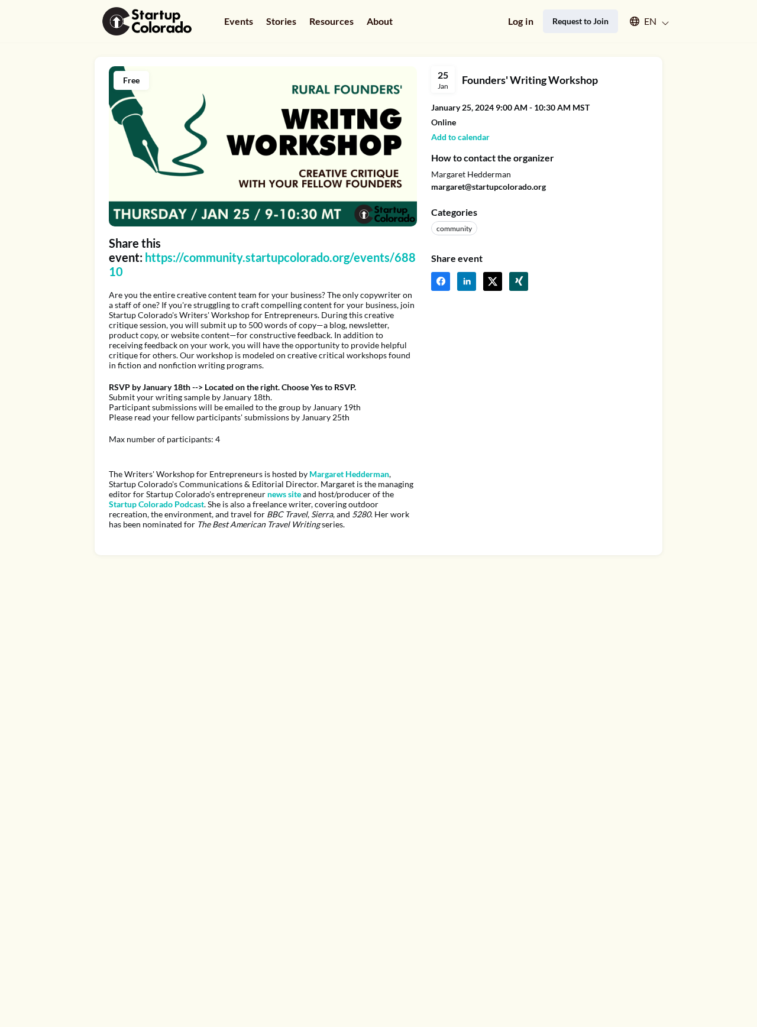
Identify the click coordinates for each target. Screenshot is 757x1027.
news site (284, 494)
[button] (643, 21)
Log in (520, 21)
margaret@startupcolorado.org (488, 187)
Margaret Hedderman (349, 474)
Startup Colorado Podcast (156, 504)
